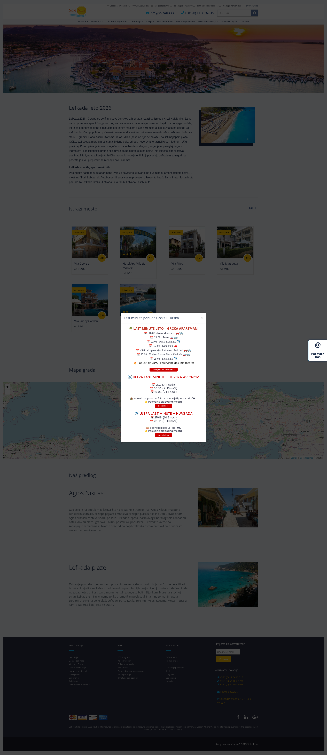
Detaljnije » (163, 405)
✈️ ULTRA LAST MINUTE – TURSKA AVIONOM (163, 377)
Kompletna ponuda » (164, 369)
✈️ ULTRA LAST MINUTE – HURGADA (164, 413)
